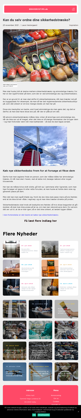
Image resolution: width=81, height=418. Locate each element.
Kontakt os (56, 405)
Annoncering (56, 395)
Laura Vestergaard (29, 25)
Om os (56, 398)
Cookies (56, 402)
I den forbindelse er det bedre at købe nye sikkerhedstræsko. (31, 215)
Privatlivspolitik (44, 415)
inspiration (73, 25)
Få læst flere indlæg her (40, 220)
